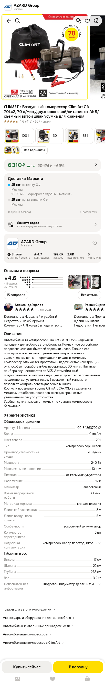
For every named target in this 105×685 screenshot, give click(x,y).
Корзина (87, 679)
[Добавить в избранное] (87, 21)
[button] (19, 136)
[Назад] (9, 21)
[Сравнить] (79, 21)
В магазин (17, 679)
